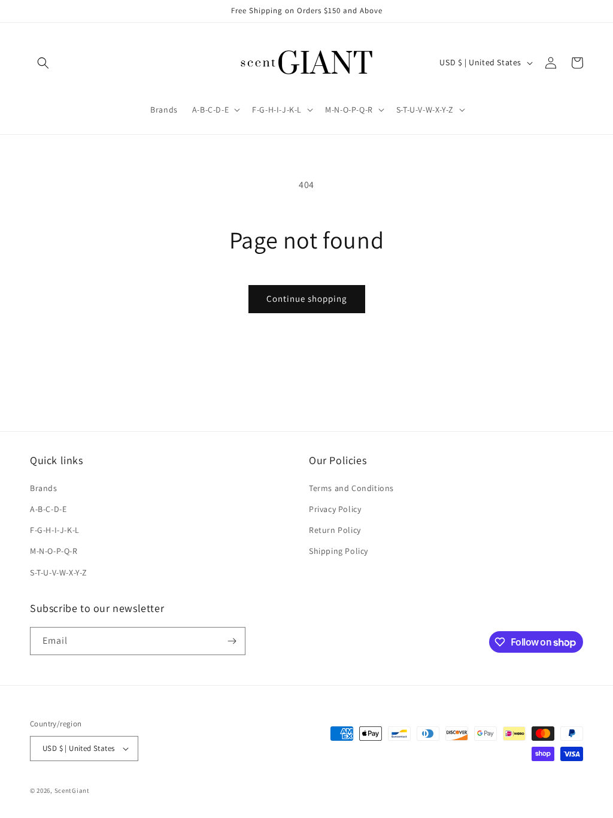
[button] (43, 63)
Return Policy (335, 530)
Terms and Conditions (351, 488)
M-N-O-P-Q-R (54, 551)
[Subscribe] (232, 641)
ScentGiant (72, 790)
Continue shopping (306, 298)
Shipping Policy (338, 551)
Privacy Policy (335, 509)
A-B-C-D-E (48, 509)
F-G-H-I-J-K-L (55, 530)
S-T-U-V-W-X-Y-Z (58, 572)
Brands (43, 488)
